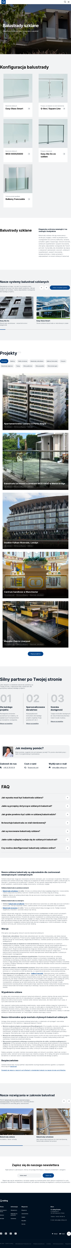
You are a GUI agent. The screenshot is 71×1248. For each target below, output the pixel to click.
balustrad (13, 1066)
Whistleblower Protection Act (23, 1243)
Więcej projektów (36, 654)
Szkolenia (13, 1218)
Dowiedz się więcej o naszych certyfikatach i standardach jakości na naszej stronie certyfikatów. (33, 1070)
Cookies (48, 1243)
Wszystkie (4, 361)
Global (55, 1234)
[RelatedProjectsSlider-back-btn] (69, 1101)
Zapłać (23, 1217)
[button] (69, 311)
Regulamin (68, 1243)
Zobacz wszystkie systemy (60, 287)
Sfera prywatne (40, 366)
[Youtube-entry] (16, 1234)
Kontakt (2, 1218)
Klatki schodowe (22, 361)
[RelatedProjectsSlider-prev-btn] (64, 1101)
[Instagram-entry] (11, 1234)
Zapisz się (48, 1175)
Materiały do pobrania (14, 1214)
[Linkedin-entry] (6, 1234)
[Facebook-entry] (1, 1234)
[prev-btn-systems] (41, 288)
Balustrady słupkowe (7, 366)
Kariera (2, 1215)
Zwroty (23, 1224)
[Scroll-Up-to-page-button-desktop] (69, 1234)
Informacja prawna (58, 1243)
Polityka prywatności (38, 1243)
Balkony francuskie (52, 361)
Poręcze (63, 361)
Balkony (12, 361)
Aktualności (14, 1210)
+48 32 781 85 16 (9, 767)
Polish (63, 1234)
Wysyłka (23, 1220)
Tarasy (18, 366)
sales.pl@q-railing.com (59, 767)
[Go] (29, 108)
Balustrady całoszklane (37, 361)
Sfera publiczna (27, 366)
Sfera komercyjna (52, 366)
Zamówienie (24, 1213)
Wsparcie (24, 1210)
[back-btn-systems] (46, 288)
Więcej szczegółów (6, 723)
